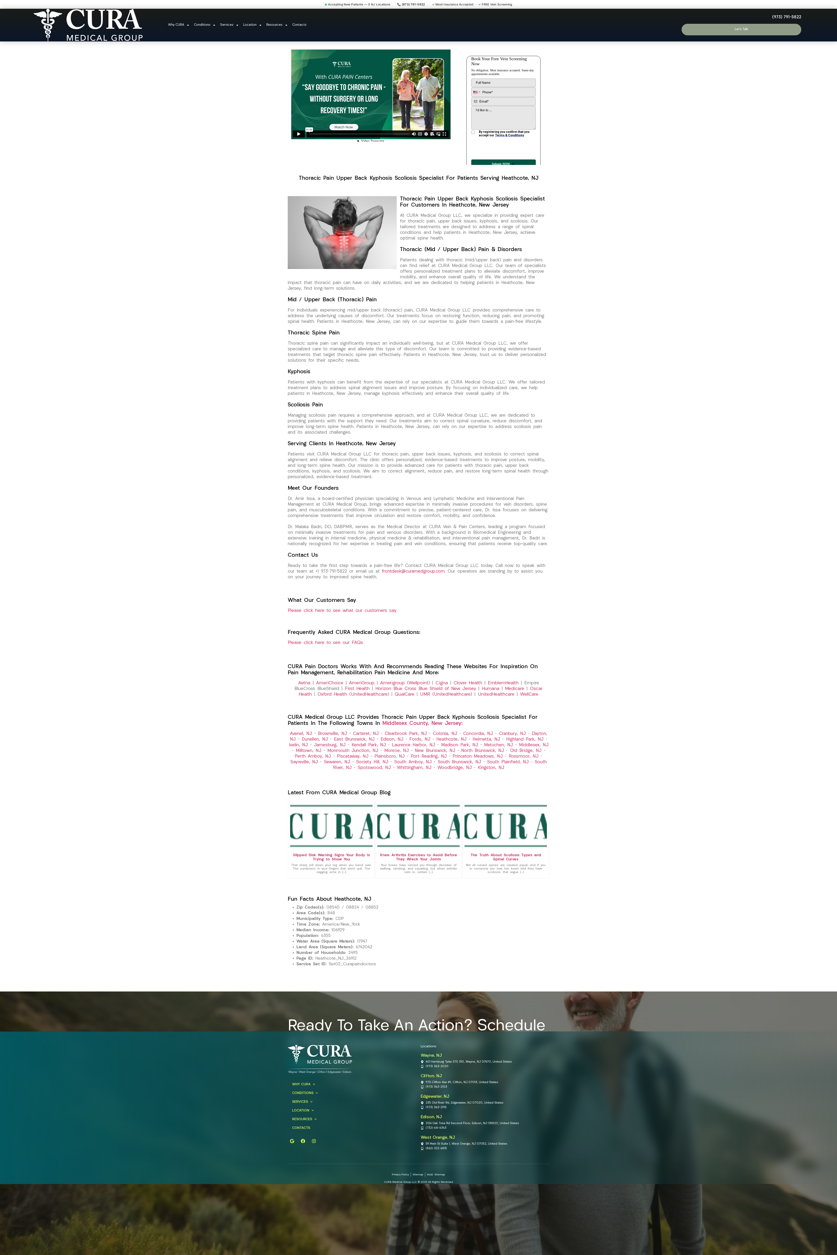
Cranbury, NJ (512, 750)
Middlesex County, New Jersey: (422, 739)
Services (226, 25)
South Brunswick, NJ (459, 778)
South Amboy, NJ (413, 778)
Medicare (514, 704)
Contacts (299, 25)
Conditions (202, 25)
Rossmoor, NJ (523, 772)
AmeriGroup (361, 699)
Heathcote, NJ (451, 755)
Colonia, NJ (445, 750)
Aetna (304, 699)
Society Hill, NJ (372, 778)
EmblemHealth (503, 699)
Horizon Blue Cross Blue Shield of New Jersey (425, 704)
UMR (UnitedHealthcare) (446, 710)
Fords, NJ (419, 755)
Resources (274, 25)
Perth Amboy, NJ (313, 772)
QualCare (404, 710)
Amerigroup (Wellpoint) (405, 699)
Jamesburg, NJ (329, 761)
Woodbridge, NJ (454, 784)
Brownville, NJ (332, 750)
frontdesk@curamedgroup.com (413, 587)
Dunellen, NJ (315, 755)
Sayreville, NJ (304, 778)
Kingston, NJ (491, 784)
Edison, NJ (392, 755)
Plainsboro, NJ (389, 772)
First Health (357, 704)
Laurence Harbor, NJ (413, 761)
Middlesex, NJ (533, 761)
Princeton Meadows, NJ (478, 772)
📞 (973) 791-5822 (411, 4)
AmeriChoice (329, 699)
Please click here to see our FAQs (325, 658)
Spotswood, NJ (374, 784)
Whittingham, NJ (414, 784)
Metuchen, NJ (498, 761)
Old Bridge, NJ (525, 767)
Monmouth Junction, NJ (352, 767)
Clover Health (468, 699)
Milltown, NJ (308, 767)
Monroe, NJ (396, 767)
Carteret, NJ (366, 750)
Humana (490, 704)
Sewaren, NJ (337, 778)
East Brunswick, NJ (354, 755)
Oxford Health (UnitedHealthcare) (353, 710)
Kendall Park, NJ (369, 761)
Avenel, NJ (301, 750)
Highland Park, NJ (524, 755)
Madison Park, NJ (459, 761)
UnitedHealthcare (496, 710)
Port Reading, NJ (429, 772)
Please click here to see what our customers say (342, 626)
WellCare (529, 710)
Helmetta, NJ (486, 755)
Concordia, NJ (478, 750)
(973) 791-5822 (786, 17)
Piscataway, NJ (352, 772)
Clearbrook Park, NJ (406, 750)
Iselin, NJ (298, 761)
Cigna (442, 699)
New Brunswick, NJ (435, 767)
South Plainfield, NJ (508, 778)
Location (250, 25)
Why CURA (176, 25)
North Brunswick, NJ (482, 767)
